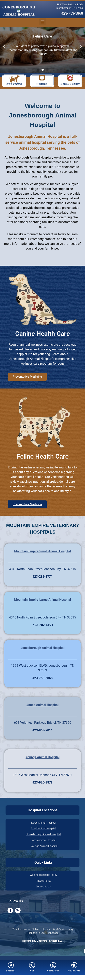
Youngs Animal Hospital (43, 757)
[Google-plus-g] (18, 910)
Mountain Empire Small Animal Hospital (42, 551)
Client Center (53, 971)
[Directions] (11, 965)
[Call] (32, 965)
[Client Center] (53, 965)
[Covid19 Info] (74, 965)
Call (32, 971)
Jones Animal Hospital (42, 705)
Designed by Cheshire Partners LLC (42, 940)
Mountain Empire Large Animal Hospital (42, 600)
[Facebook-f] (10, 910)
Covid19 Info (74, 971)
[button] (19, 11)
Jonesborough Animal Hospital (42, 648)
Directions (10, 971)
